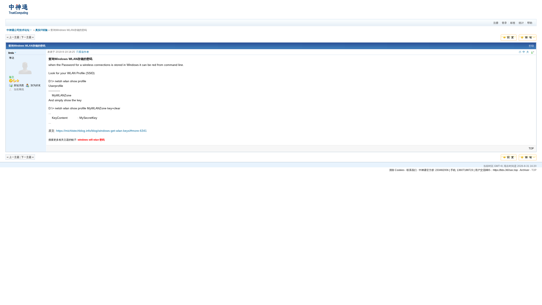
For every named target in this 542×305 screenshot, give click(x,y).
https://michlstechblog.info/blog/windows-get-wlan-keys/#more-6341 (101, 130)
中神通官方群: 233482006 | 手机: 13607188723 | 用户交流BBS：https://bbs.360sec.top (468, 170)
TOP (531, 148)
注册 (495, 22)
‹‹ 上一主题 (13, 37)
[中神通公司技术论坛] (18, 17)
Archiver (524, 170)
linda (11, 52)
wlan (96, 139)
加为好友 (35, 85)
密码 (102, 139)
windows (83, 139)
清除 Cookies (396, 170)
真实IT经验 (41, 30)
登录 (504, 22)
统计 (521, 22)
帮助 (529, 22)
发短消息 (19, 85)
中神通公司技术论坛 (18, 30)
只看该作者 (82, 51)
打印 (531, 45)
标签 (512, 22)
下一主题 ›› (27, 37)
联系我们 (411, 170)
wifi (91, 139)
